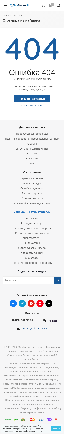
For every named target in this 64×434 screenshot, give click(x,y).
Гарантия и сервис (32, 178)
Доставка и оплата (32, 127)
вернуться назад (34, 105)
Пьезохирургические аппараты (32, 228)
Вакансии (32, 158)
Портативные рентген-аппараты (32, 262)
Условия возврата (32, 198)
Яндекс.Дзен (40, 303)
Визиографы (32, 257)
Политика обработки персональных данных (32, 138)
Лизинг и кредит (32, 193)
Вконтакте (13, 303)
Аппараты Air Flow (32, 253)
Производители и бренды (32, 133)
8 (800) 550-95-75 (22, 320)
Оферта (32, 143)
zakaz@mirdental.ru (35, 328)
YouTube (31, 303)
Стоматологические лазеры (32, 233)
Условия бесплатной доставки (32, 203)
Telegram (22, 303)
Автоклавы (32, 218)
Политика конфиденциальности (28, 430)
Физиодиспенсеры (32, 223)
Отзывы (32, 153)
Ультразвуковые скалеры (32, 248)
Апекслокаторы (32, 238)
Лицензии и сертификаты (32, 148)
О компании (32, 172)
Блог (32, 163)
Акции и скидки (32, 183)
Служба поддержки (32, 188)
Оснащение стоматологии (32, 212)
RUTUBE (48, 303)
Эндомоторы (32, 243)
